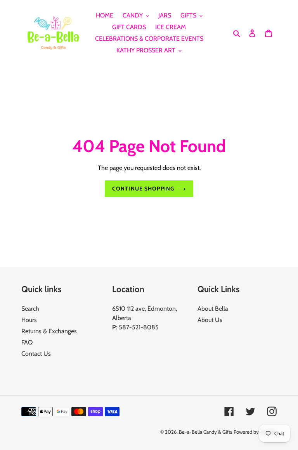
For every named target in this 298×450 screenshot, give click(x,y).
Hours (29, 320)
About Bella (213, 308)
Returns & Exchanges (49, 331)
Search (30, 308)
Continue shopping (143, 188)
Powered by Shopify (255, 432)
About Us (210, 320)
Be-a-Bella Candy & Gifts (205, 432)
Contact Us (36, 353)
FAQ (27, 342)
